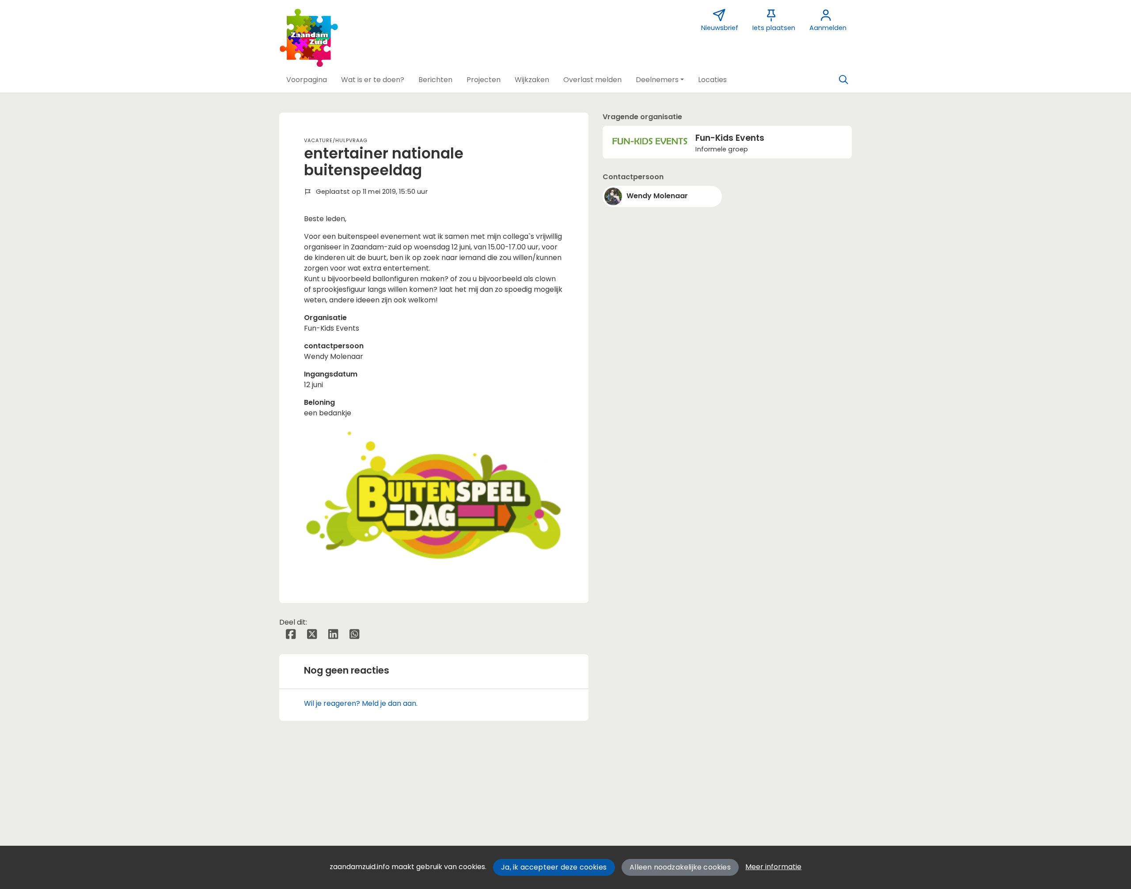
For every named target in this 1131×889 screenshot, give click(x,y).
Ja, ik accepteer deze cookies (554, 867)
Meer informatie (773, 867)
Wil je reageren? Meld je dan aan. (360, 703)
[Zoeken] (843, 80)
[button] (306, 80)
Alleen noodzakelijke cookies (680, 867)
